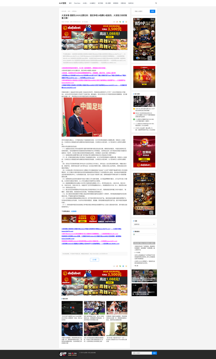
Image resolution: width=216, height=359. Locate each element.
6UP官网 (62, 3)
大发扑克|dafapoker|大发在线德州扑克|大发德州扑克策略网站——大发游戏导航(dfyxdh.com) (90, 234)
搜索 (152, 11)
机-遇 (136, 265)
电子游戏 (100, 3)
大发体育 (73, 211)
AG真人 (85, 3)
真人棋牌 (108, 3)
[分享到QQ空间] (126, 22)
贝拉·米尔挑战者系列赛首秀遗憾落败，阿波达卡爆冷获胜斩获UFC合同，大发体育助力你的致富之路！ (93, 339)
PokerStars (77, 3)
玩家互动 (130, 3)
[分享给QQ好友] (123, 22)
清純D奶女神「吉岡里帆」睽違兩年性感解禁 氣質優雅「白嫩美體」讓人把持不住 (144, 248)
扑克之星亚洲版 (92, 352)
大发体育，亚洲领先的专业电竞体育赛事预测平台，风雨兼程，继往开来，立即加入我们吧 (89, 73)
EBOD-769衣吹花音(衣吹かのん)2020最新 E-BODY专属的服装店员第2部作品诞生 (145, 114)
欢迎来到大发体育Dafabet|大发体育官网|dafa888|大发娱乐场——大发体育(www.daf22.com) (89, 241)
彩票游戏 (115, 3)
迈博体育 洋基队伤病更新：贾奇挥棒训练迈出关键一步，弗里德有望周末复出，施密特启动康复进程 (116, 318)
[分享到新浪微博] (117, 22)
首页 (70, 3)
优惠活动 (123, 3)
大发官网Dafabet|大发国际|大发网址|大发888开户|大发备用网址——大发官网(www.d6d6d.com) (90, 243)
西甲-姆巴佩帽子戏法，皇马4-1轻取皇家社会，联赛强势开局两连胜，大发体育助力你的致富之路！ (94, 318)
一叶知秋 (137, 252)
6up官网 (85, 352)
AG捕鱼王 (92, 3)
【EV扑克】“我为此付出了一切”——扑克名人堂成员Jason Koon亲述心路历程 (116, 339)
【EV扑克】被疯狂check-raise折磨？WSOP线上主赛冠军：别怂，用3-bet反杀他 (72, 318)
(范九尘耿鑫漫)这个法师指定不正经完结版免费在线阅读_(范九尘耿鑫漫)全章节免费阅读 (144, 256)
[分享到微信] (120, 22)
